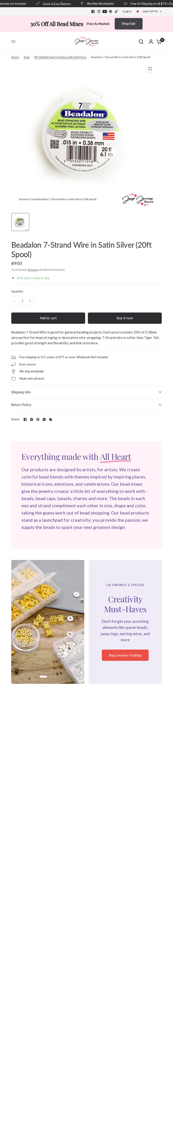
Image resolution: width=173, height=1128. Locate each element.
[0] (158, 42)
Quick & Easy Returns (52, 3)
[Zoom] (150, 68)
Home (15, 57)
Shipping (32, 269)
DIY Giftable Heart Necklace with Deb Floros (60, 57)
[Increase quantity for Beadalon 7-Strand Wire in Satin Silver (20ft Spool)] (30, 301)
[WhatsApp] (44, 419)
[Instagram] (99, 11)
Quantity (17, 291)
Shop (27, 57)
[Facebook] (93, 11)
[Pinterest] (111, 11)
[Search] (141, 42)
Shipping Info (21, 392)
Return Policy (21, 405)
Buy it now (125, 318)
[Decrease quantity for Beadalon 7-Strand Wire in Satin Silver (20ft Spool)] (15, 301)
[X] (31, 419)
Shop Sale (128, 23)
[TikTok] (116, 11)
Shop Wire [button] (125, 658)
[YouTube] (105, 11)
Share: (15, 419)
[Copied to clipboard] (50, 419)
